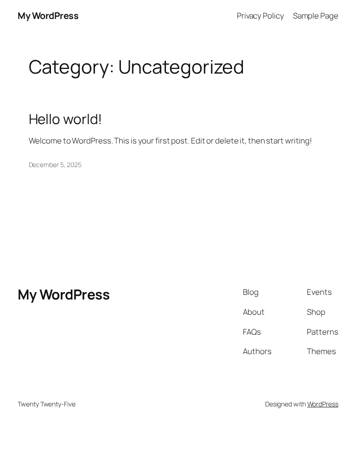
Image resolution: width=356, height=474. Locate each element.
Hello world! (65, 118)
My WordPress (48, 15)
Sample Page (315, 15)
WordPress (322, 403)
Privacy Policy (260, 15)
